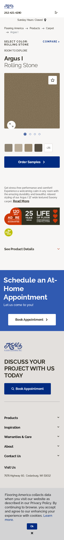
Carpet (50, 28)
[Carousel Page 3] (35, 134)
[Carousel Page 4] (39, 134)
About (8, 446)
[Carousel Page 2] (30, 134)
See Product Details (19, 249)
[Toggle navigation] (56, 12)
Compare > (51, 41)
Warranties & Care (18, 437)
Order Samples (29, 162)
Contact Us (12, 456)
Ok (32, 526)
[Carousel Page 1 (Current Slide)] (25, 134)
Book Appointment (29, 319)
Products (35, 28)
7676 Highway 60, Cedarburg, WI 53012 (27, 475)
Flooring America (14, 28)
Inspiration (12, 427)
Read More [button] (21, 201)
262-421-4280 (12, 12)
